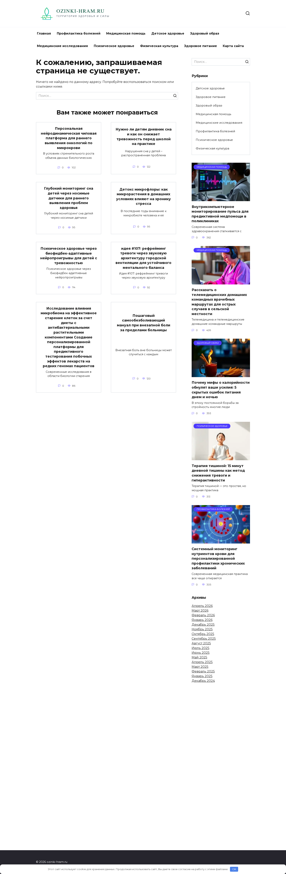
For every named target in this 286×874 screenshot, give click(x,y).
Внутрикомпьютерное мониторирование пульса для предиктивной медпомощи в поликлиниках (220, 213)
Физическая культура (159, 46)
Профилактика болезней (78, 33)
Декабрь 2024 (203, 681)
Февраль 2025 (203, 671)
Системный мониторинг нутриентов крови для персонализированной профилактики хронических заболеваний (218, 558)
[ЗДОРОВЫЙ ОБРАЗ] (221, 375)
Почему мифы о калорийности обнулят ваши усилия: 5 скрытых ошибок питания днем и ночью (221, 389)
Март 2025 (200, 667)
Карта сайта (233, 46)
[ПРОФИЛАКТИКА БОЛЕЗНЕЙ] (221, 541)
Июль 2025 (200, 648)
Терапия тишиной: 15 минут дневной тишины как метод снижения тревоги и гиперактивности (218, 473)
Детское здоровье (167, 33)
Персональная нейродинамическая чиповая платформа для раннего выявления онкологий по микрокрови (69, 138)
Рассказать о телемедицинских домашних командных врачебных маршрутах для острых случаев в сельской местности (219, 302)
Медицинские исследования (62, 46)
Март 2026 (200, 610)
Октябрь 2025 (203, 634)
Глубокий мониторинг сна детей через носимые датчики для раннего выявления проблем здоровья (68, 198)
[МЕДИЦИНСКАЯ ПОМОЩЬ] (221, 199)
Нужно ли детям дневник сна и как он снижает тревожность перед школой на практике (144, 136)
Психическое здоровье (114, 46)
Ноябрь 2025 (202, 629)
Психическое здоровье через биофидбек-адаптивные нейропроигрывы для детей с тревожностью (68, 255)
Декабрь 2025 (203, 624)
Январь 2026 (202, 620)
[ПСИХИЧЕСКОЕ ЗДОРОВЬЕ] (221, 458)
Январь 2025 (202, 676)
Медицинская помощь (126, 33)
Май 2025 (199, 657)
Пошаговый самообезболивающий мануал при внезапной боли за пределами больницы (143, 322)
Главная (44, 33)
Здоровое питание (200, 46)
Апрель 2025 (202, 662)
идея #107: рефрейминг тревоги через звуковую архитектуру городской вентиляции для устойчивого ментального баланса (143, 258)
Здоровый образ (204, 33)
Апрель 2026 (202, 606)
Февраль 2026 (203, 615)
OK (234, 869)
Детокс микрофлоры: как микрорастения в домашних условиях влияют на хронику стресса (143, 196)
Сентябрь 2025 (204, 638)
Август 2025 (201, 643)
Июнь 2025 (201, 653)
